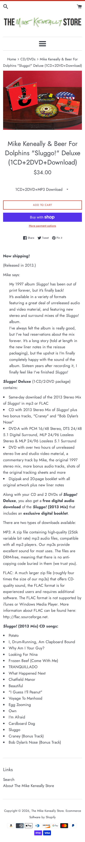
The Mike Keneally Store (47, 811)
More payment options (42, 226)
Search (8, 779)
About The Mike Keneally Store (28, 785)
